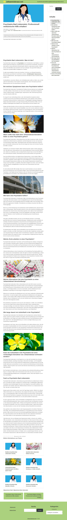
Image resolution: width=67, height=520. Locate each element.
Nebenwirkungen (54, 1)
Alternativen (61, 1)
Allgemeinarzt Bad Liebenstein (20, 490)
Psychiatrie (21, 63)
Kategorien (54, 509)
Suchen (51, 6)
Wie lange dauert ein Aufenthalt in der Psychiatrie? (56, 59)
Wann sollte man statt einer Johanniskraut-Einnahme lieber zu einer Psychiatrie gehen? (56, 35)
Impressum (12, 507)
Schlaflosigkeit (30, 73)
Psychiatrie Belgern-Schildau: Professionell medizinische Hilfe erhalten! (33, 496)
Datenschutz (13, 510)
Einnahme (43, 1)
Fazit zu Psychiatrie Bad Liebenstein (56, 74)
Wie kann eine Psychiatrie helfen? (56, 41)
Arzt (12, 30)
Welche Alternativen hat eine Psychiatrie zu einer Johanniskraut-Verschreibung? (56, 52)
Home (9, 30)
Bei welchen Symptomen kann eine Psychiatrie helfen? (56, 27)
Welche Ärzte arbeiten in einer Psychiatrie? (55, 45)
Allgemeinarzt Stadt (17, 30)
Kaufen (39, 1)
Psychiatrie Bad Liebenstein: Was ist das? (56, 22)
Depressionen (38, 73)
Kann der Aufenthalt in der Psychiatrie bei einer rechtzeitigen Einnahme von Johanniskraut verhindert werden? (56, 67)
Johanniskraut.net (14, 2)
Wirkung (48, 1)
